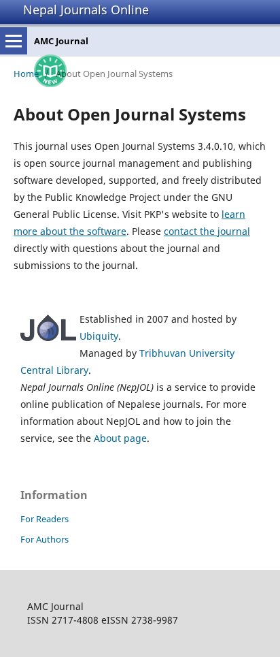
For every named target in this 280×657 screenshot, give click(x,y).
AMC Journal (61, 41)
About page (120, 438)
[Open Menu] (13, 40)
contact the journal (207, 231)
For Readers (44, 519)
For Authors (44, 539)
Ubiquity (99, 336)
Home (26, 73)
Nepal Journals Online (86, 9)
